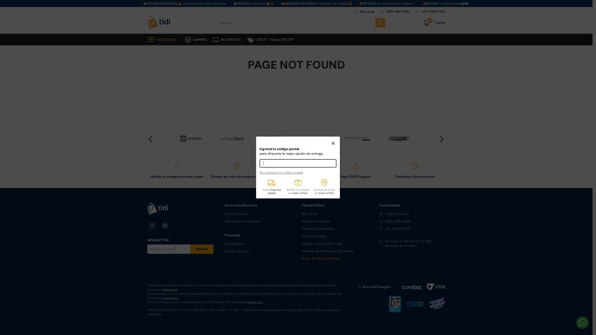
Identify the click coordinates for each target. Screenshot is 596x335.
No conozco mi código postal (281, 172)
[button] (333, 143)
